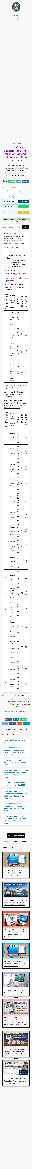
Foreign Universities (10, 194)
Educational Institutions (11, 191)
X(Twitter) (18, 706)
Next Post (23, 729)
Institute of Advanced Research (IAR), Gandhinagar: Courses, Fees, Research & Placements (15, 902)
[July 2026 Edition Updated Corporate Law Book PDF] (16, 981)
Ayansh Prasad (19, 695)
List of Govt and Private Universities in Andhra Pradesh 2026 (15, 762)
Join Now (24, 202)
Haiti (20, 194)
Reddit (19, 723)
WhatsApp (12, 181)
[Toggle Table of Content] (5, 252)
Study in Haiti (19, 236)
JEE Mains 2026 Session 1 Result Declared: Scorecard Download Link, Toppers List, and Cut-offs (16, 1051)
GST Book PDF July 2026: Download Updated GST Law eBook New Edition (14, 873)
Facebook (25, 181)
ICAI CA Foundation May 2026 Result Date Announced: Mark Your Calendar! (15, 1081)
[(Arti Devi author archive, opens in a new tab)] (5, 841)
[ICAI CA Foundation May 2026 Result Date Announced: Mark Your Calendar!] (16, 1069)
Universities (15, 187)
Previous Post (10, 729)
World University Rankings (12, 197)
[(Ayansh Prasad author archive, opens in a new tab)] (14, 841)
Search (26, 227)
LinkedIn (25, 704)
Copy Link (8, 719)
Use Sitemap (23, 219)
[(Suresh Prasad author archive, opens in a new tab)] (25, 841)
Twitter (19, 181)
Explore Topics (9, 219)
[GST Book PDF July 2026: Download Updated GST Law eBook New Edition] (16, 861)
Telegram (26, 723)
